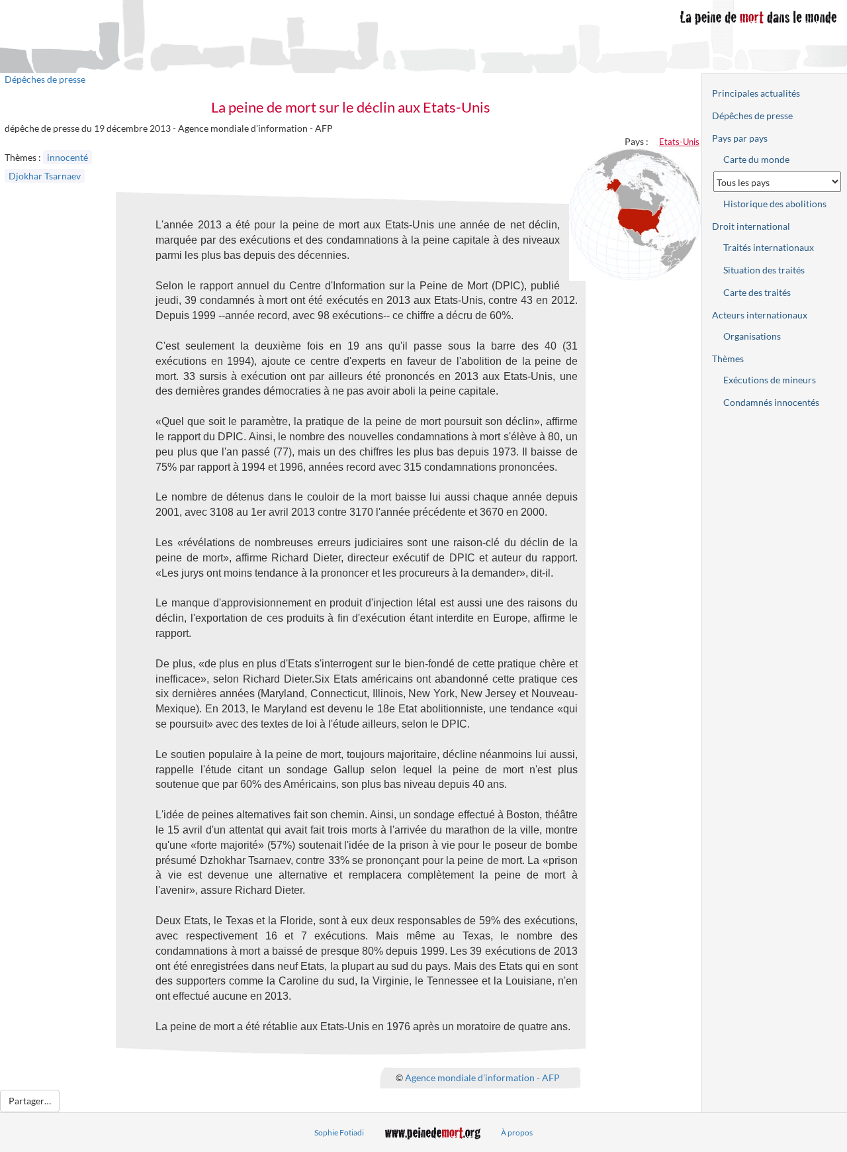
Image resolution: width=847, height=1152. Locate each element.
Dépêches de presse (45, 79)
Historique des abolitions (774, 203)
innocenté (67, 157)
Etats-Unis (679, 141)
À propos (517, 1132)
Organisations (752, 336)
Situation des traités (764, 269)
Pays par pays (740, 138)
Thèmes (728, 358)
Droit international (751, 226)
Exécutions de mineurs (769, 379)
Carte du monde (756, 159)
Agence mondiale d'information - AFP (482, 1076)
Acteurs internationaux (759, 314)
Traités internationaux (768, 247)
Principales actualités (756, 93)
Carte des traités (757, 292)
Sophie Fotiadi (339, 1132)
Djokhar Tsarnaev (45, 175)
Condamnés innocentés (771, 402)
